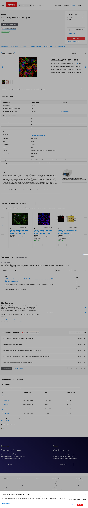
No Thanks (73, 504)
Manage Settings (6, 503)
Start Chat (80, 504)
